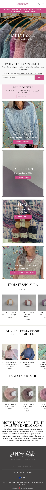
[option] (23, 10)
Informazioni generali (23, 466)
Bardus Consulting (28, 488)
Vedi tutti (23, 289)
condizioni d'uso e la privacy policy (30, 73)
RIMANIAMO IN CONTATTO (23, 472)
